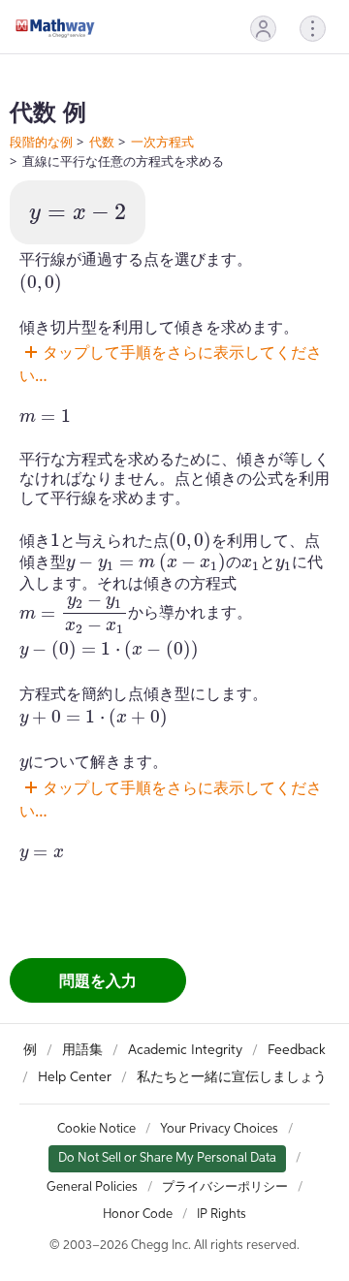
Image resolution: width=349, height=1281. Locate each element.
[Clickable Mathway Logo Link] (55, 28)
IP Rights (221, 1214)
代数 (101, 141)
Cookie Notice (96, 1129)
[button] (263, 29)
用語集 (82, 1050)
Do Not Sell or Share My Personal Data (167, 1158)
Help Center (74, 1077)
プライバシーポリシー (225, 1187)
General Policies (92, 1187)
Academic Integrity (185, 1050)
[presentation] (77, 214)
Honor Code (138, 1214)
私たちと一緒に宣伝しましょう (232, 1077)
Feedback (297, 1050)
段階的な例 (41, 141)
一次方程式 (162, 141)
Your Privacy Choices (219, 1129)
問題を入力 (98, 980)
